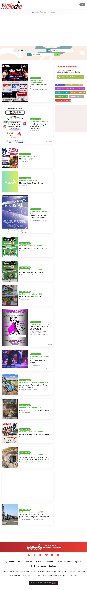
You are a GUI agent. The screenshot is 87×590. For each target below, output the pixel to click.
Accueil (35, 12)
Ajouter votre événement (71, 76)
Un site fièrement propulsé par (41, 583)
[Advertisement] (43, 31)
